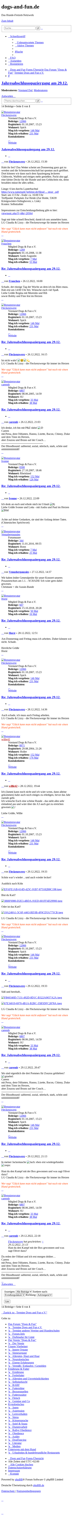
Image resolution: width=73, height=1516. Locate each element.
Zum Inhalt (7, 20)
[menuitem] (29, 42)
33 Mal (34, 399)
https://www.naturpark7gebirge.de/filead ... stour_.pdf (30, 191)
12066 (22, 121)
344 (21, 540)
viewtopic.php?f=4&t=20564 (17, 213)
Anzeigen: (10, 1291)
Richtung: (31, 1294)
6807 (22, 390)
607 (21, 604)
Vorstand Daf (25, 90)
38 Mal (33, 402)
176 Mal (33, 757)
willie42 (5, 739)
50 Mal (34, 611)
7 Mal (33, 258)
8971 (22, 745)
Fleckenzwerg (8, 115)
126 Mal (33, 479)
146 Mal (34, 130)
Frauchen (6, 243)
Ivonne (5, 461)
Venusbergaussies (10, 534)
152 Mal (34, 476)
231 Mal (33, 133)
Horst (4, 598)
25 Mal (33, 552)
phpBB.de (38, 1485)
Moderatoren (41, 90)
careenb (5, 384)
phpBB (19, 1479)
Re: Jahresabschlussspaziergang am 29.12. (30, 268)
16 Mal (33, 614)
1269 (22, 249)
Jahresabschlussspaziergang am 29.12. (34, 83)
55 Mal (33, 262)
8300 (22, 467)
